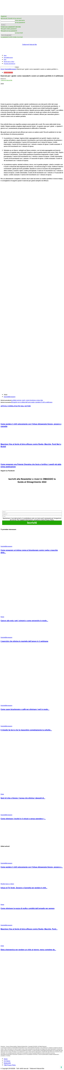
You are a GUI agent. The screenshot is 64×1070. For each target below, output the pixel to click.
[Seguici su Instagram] (32, 193)
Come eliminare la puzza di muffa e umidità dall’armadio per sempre (27, 908)
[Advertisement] (32, 832)
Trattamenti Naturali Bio (6, 80)
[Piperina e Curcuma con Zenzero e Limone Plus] (32, 391)
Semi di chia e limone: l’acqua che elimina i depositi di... (23, 798)
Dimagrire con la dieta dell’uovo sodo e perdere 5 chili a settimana (31, 402)
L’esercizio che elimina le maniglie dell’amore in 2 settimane (24, 641)
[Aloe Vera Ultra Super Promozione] (32, 690)
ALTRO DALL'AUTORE (23, 406)
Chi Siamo (7, 1061)
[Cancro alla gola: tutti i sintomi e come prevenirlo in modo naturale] (13, 615)
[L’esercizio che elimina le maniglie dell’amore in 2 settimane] (13, 635)
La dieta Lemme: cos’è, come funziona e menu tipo (27, 400)
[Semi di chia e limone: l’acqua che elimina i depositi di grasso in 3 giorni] (13, 792)
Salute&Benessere (8, 57)
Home (2, 69)
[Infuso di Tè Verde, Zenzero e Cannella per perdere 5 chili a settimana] (13, 882)
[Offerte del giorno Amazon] (32, 249)
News (5, 55)
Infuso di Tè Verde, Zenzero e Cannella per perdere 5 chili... (24, 887)
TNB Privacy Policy (10, 1065)
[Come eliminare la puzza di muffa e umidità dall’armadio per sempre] (13, 902)
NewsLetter (7, 1063)
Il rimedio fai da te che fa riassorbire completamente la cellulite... (26, 730)
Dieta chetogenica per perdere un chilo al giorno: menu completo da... (28, 949)
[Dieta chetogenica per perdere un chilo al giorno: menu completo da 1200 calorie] (13, 944)
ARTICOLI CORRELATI (8, 406)
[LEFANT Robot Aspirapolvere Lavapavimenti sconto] (32, 217)
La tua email (19, 33)
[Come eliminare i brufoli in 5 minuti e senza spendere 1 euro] (13, 813)
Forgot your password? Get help (11, 27)
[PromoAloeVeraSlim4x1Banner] (32, 779)
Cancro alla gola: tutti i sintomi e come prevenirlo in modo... (24, 620)
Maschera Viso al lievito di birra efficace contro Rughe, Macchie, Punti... (29, 929)
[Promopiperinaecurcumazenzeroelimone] (32, 296)
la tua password (20, 22)
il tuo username (20, 20)
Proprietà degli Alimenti (9, 63)
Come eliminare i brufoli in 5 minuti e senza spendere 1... (23, 818)
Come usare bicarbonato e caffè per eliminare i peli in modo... (25, 709)
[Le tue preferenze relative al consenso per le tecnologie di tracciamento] (61, 1067)
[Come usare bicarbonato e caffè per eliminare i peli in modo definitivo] (13, 703)
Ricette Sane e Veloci (9, 61)
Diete (5, 59)
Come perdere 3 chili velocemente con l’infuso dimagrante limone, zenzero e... (32, 867)
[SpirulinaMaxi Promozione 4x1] (32, 602)
